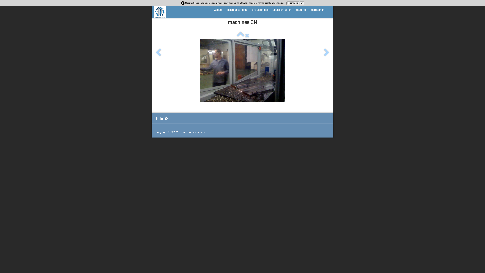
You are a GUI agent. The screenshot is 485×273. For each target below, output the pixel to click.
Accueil (218, 10)
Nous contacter (281, 10)
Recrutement (317, 10)
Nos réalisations (237, 10)
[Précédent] (158, 53)
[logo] (160, 12)
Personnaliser (292, 3)
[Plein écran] (247, 36)
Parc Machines (259, 10)
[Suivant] (326, 53)
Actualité (300, 10)
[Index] (241, 36)
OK (302, 3)
